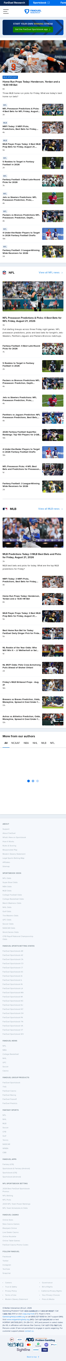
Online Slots (8, 1220)
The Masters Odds (10, 916)
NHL (35, 743)
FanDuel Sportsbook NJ (13, 1005)
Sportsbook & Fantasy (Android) (16, 1169)
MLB (43, 743)
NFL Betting (8, 1196)
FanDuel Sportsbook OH (13, 1013)
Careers (8, 1283)
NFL (52, 743)
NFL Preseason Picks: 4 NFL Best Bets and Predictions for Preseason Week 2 (21, 469)
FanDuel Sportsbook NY (13, 1009)
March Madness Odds (12, 903)
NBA (26, 743)
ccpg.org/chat (28, 1314)
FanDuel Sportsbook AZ (13, 955)
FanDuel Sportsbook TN (13, 1022)
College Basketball (11, 1054)
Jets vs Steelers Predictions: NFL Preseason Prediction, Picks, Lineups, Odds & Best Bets (20, 200)
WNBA (5, 1148)
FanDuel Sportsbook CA (13, 959)
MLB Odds (7, 891)
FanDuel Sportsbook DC (13, 972)
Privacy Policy (11, 1291)
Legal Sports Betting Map (13, 858)
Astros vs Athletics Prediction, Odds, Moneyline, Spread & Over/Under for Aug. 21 (22, 719)
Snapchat (7, 1273)
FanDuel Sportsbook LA (13, 988)
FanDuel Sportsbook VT (13, 1030)
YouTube (6, 1269)
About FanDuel (9, 833)
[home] (33, 11)
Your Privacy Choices (51, 1295)
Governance (47, 1283)
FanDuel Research (14, 3)
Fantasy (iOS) (8, 1164)
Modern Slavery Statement (14, 854)
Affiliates (6, 862)
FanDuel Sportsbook (11, 1083)
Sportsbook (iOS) (10, 1173)
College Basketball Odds (13, 899)
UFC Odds (7, 920)
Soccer (5, 1067)
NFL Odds (7, 878)
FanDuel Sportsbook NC (13, 1001)
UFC (4, 1063)
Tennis (5, 1140)
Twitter (5, 1261)
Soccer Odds (8, 924)
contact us (29, 1331)
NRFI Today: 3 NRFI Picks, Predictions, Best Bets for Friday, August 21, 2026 (20, 129)
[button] (33, 29)
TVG (4, 1087)
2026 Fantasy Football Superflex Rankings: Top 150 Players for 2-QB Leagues (21, 435)
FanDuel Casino (9, 1091)
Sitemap (6, 867)
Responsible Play (10, 850)
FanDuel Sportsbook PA (13, 1018)
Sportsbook (39, 3)
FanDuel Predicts (10, 1103)
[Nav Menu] (6, 11)
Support (6, 829)
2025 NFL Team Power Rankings (16, 1204)
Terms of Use (10, 1295)
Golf (4, 1136)
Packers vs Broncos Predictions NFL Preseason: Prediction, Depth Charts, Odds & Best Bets (21, 218)
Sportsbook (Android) (12, 1177)
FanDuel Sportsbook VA (13, 1026)
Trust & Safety (11, 1287)
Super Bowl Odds (10, 882)
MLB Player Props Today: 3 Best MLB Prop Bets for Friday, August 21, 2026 (22, 147)
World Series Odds (11, 932)
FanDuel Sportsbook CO (13, 964)
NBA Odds (7, 887)
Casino (5, 1071)
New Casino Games (11, 1224)
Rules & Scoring (9, 846)
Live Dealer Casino (11, 1232)
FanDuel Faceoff (10, 1099)
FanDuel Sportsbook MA (13, 993)
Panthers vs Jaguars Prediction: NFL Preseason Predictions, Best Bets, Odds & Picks (21, 417)
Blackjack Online (10, 1228)
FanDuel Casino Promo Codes (15, 1245)
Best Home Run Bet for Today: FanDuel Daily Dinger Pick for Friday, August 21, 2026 (22, 633)
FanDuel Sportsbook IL (12, 980)
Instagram (7, 1265)
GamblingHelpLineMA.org (14, 1317)
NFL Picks (7, 1200)
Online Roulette (9, 1237)
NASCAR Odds (9, 928)
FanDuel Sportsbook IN (13, 984)
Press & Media (48, 1299)
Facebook (7, 1257)
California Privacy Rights (51, 1291)
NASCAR (6, 1144)
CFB (4, 1132)
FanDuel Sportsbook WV (13, 1034)
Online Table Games (11, 1241)
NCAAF (15, 743)
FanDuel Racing (9, 1095)
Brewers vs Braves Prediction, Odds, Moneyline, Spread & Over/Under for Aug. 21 (21, 702)
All (6, 743)
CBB (4, 1153)
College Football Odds (12, 895)
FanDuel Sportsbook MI (13, 997)
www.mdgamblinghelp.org (18, 1320)
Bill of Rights (47, 1287)
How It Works (8, 842)
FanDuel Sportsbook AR (13, 951)
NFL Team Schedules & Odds (15, 1208)
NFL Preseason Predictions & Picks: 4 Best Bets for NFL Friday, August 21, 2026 (21, 111)
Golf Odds (7, 912)
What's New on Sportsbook (14, 837)
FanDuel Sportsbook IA (12, 976)
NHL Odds (7, 907)
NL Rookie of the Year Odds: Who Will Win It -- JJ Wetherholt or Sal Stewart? (20, 650)
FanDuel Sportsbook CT (13, 968)
